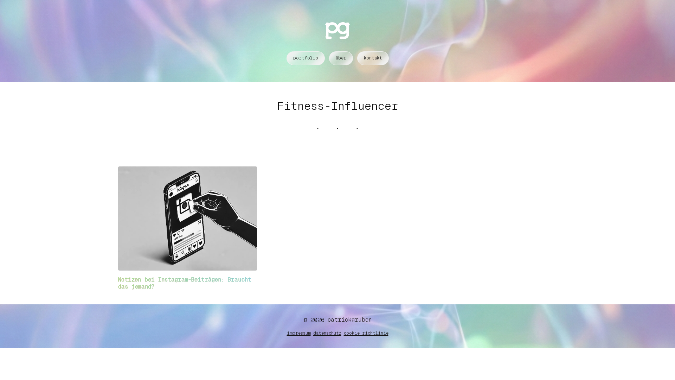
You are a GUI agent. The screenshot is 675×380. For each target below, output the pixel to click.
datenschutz (327, 333)
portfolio (305, 58)
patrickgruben (350, 319)
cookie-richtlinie (366, 333)
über (341, 58)
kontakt (373, 58)
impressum (299, 333)
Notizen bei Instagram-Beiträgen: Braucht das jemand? (184, 283)
